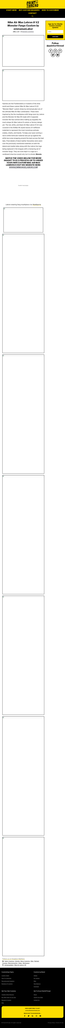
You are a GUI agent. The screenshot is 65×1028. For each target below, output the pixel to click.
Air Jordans (37, 978)
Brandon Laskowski (28, 31)
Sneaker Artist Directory (8, 994)
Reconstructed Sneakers (8, 981)
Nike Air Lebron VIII (20, 965)
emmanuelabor (8, 965)
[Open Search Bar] (32, 16)
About (35, 994)
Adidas (35, 975)
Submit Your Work (38, 997)
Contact (32, 13)
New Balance (37, 983)
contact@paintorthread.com (32, 1010)
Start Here (11, 10)
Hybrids (17, 961)
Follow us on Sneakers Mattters (13, 959)
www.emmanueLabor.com (23, 167)
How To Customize (50, 10)
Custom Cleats (5, 975)
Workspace (26, 963)
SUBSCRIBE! (55, 36)
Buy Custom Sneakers (29, 10)
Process (4, 963)
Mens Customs (25, 961)
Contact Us (36, 1000)
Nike (32, 961)
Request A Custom (6, 1000)
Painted (36, 961)
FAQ (3, 1003)
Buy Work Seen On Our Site (9, 997)
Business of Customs (7, 983)
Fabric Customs (9, 961)
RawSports (37, 204)
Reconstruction (13, 963)
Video (20, 963)
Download (36, 986)
